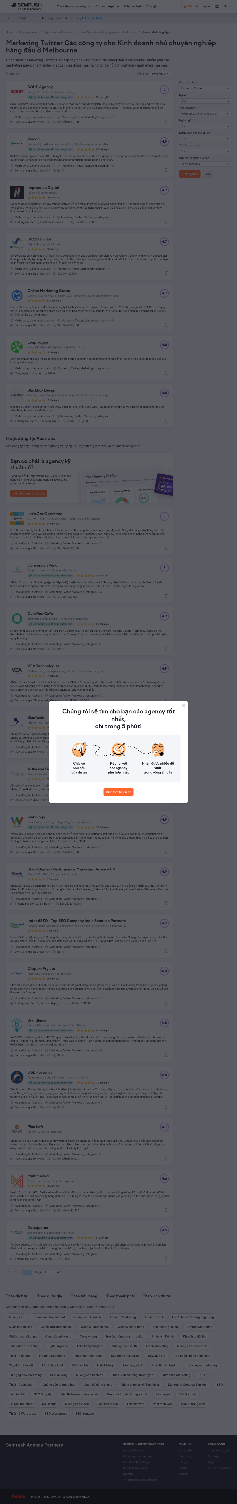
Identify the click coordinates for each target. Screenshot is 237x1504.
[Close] (183, 705)
